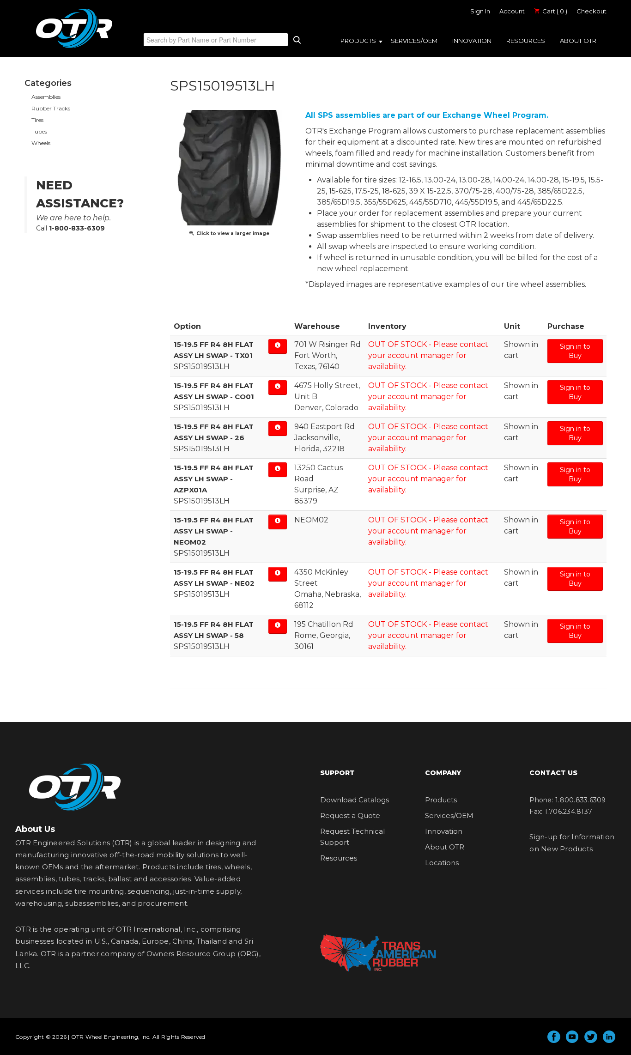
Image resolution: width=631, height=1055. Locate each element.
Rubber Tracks (50, 108)
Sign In (480, 11)
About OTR (578, 40)
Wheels (40, 142)
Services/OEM (414, 40)
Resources (525, 40)
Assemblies (46, 96)
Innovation (471, 40)
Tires (37, 119)
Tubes (39, 131)
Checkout (591, 11)
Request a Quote (350, 815)
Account (512, 11)
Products (358, 40)
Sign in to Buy (575, 351)
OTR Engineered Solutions (74, 47)
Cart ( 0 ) (554, 11)
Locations (442, 862)
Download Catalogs (354, 799)
